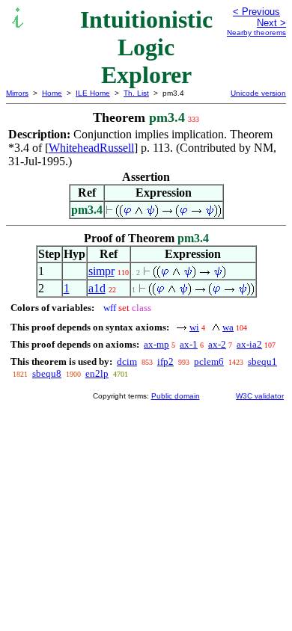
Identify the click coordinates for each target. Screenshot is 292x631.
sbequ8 (46, 373)
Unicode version (258, 93)
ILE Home (93, 93)
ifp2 (165, 361)
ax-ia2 (249, 344)
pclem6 (209, 361)
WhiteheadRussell (91, 147)
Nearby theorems (256, 32)
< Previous (256, 11)
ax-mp (156, 344)
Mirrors (17, 93)
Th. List (136, 93)
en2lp (97, 373)
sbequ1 (262, 361)
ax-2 (217, 344)
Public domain (175, 396)
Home (52, 93)
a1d (97, 288)
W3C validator (260, 396)
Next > (271, 22)
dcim (127, 361)
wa (228, 327)
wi (194, 327)
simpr (101, 271)
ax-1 (189, 344)
